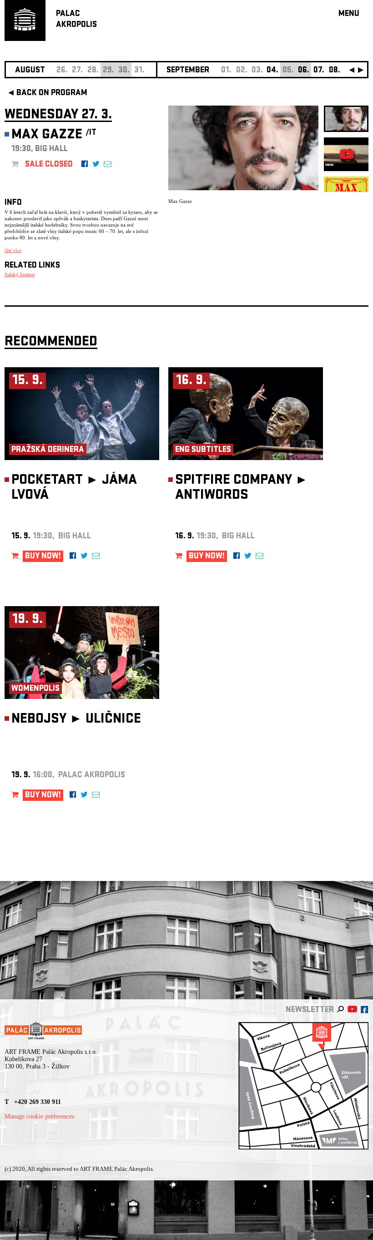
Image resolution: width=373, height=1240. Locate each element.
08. (334, 71)
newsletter (310, 1010)
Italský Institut (20, 274)
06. (303, 71)
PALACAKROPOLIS (76, 19)
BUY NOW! (43, 557)
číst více (13, 250)
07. (318, 71)
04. (272, 71)
